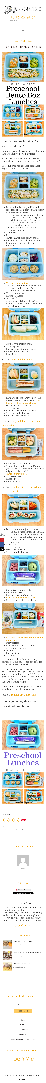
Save (24, 820)
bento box (6, 830)
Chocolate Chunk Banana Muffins (27, 952)
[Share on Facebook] (2, 544)
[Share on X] (2, 549)
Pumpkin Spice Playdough (24, 941)
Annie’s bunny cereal (16, 473)
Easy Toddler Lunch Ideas (25, 359)
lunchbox (15, 830)
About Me (23, 1034)
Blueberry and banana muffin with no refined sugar (25, 639)
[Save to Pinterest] (2, 540)
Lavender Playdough (21, 963)
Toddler (23, 1025)
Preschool (25, 830)
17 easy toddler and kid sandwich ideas (24, 401)
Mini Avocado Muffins (17, 283)
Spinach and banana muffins (20, 597)
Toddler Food (26, 41)
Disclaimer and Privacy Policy (23, 1039)
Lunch (16, 41)
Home (23, 1020)
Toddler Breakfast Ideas (23, 694)
